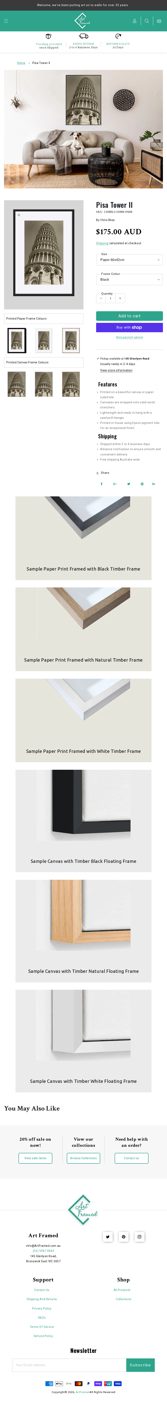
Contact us (131, 1158)
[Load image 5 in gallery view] (16, 384)
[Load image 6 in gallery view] (43, 384)
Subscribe (140, 1365)
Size (104, 254)
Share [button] (105, 472)
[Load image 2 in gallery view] (43, 340)
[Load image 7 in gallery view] (71, 384)
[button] (6, 20)
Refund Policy (43, 1336)
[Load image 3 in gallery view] (71, 340)
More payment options (129, 337)
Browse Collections (83, 1158)
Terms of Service (42, 1326)
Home (21, 63)
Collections (123, 1299)
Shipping (102, 243)
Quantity (107, 293)
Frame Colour (110, 273)
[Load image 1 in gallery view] (16, 340)
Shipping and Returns (42, 1299)
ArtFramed (83, 1392)
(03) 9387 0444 (43, 1250)
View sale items (35, 1158)
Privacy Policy (41, 1308)
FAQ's (42, 1317)
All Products (122, 1290)
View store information (116, 370)
